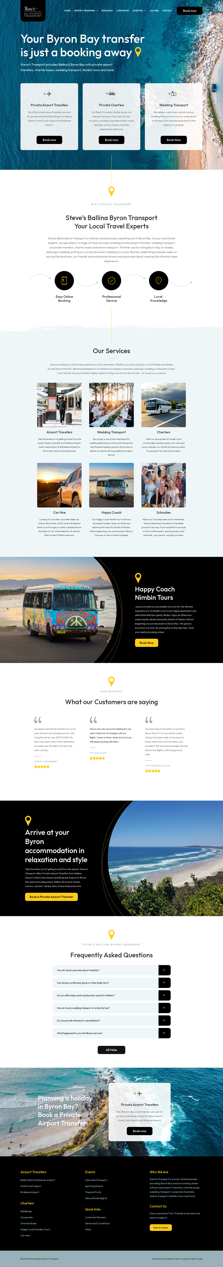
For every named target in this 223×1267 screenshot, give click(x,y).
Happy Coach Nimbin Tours (35, 1229)
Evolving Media (166, 1258)
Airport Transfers (84, 10)
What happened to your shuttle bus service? (80, 1033)
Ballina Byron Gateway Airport (37, 1180)
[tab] (111, 970)
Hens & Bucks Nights (96, 1198)
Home (67, 10)
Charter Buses (28, 1223)
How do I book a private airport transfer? (78, 970)
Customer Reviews (95, 1217)
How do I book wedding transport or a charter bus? (83, 1007)
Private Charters (111, 105)
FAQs (88, 1229)
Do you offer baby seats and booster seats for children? (86, 995)
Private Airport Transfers (49, 105)
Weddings (107, 10)
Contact (167, 10)
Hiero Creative (182, 1258)
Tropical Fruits (93, 1192)
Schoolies (163, 512)
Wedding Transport (173, 105)
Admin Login (196, 1258)
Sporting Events (94, 1186)
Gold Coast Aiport (30, 1186)
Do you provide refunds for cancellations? (78, 1020)
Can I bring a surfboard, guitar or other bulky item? (83, 982)
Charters (137, 10)
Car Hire (154, 10)
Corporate (122, 10)
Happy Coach (111, 512)
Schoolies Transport (96, 1180)
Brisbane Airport (29, 1192)
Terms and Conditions (97, 1223)
